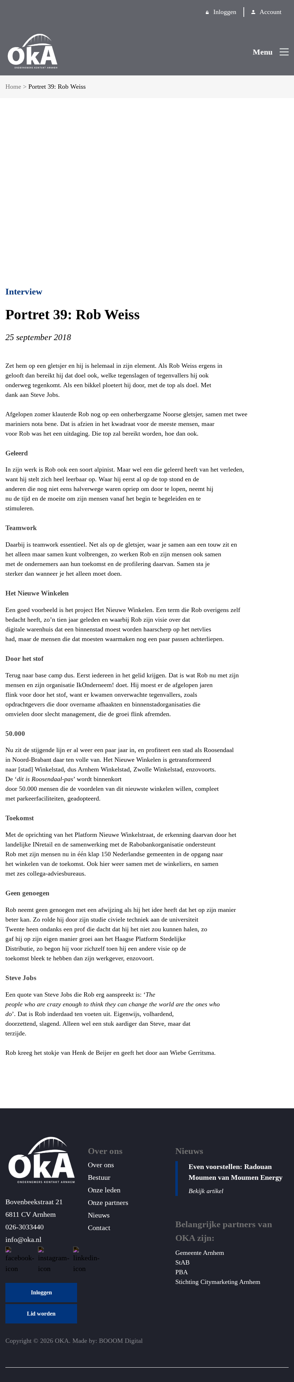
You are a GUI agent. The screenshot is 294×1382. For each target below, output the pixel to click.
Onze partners (108, 1202)
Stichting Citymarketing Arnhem (217, 1281)
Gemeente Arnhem (199, 1252)
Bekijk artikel (206, 1191)
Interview (23, 291)
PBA (181, 1272)
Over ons (101, 1165)
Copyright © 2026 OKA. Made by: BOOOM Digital (74, 1340)
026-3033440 (24, 1227)
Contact (99, 1228)
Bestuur (99, 1177)
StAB (182, 1262)
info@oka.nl (23, 1239)
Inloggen (224, 11)
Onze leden (104, 1190)
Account (270, 11)
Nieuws (99, 1215)
